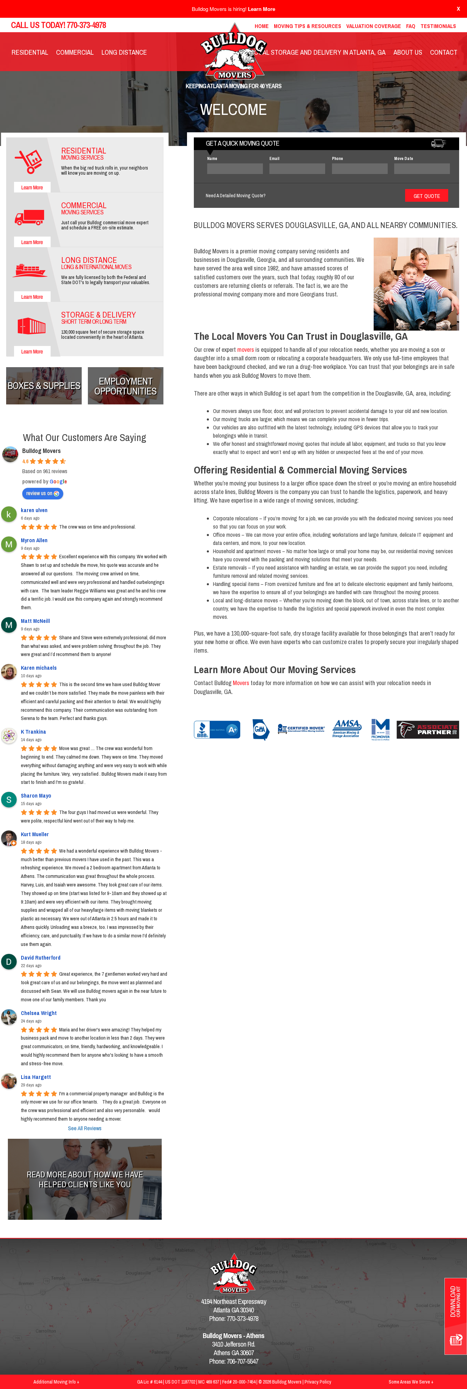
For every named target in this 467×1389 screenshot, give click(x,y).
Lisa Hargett (36, 1077)
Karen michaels (39, 667)
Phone (337, 158)
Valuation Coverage (373, 26)
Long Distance (124, 52)
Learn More (261, 9)
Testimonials (438, 26)
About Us (407, 52)
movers (245, 349)
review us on (39, 493)
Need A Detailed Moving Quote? (236, 195)
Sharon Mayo (36, 795)
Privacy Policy (318, 1382)
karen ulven (34, 510)
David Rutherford (41, 957)
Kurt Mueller (35, 834)
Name (212, 158)
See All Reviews (85, 1128)
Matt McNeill (35, 621)
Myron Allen (34, 540)
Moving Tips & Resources (307, 26)
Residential (30, 52)
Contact (443, 52)
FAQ (410, 26)
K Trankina (33, 731)
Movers (241, 683)
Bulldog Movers (41, 450)
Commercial (75, 52)
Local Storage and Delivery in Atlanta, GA (318, 52)
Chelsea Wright (39, 1013)
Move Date (403, 158)
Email (274, 158)
